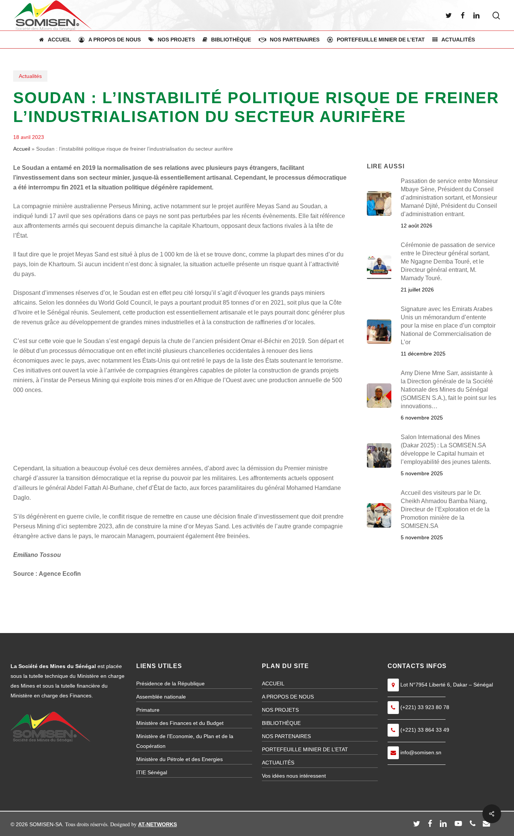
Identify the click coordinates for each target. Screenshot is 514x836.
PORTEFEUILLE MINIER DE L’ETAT (305, 749)
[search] (496, 16)
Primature (148, 710)
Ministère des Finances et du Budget (180, 723)
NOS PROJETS (280, 710)
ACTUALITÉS (278, 763)
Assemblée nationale (161, 697)
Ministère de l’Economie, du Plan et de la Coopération (184, 741)
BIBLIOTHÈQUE (281, 723)
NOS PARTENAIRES (286, 736)
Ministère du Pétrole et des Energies (179, 759)
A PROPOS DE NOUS (288, 697)
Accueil (21, 149)
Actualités (30, 76)
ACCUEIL (273, 683)
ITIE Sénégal (151, 772)
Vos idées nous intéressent (294, 776)
